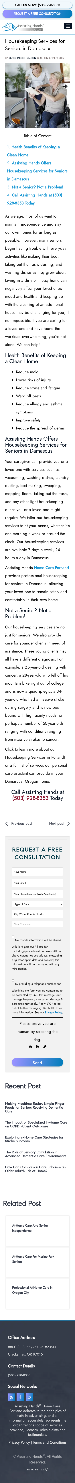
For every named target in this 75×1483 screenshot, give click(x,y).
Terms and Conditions (49, 1442)
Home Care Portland (51, 567)
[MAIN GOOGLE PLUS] (12, 1397)
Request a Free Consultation (37, 13)
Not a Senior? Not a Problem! (35, 187)
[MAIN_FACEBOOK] (21, 1397)
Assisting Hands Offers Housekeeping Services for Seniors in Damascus (37, 171)
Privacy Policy (53, 1012)
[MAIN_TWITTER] (30, 1397)
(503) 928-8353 (30, 798)
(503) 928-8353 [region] (19, 1375)
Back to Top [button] (36, 1469)
